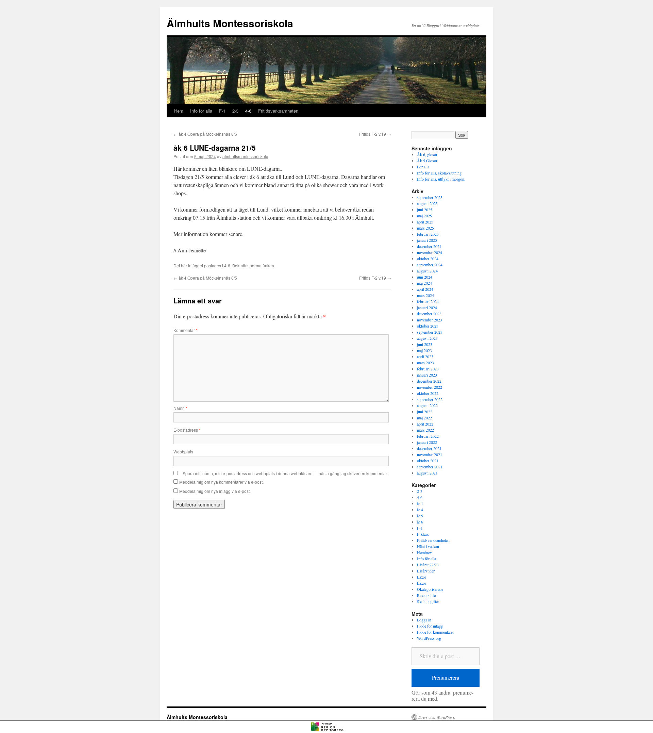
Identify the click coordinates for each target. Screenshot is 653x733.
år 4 (420, 509)
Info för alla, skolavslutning (439, 173)
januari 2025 (427, 240)
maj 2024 (424, 283)
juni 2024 (424, 277)
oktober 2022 (427, 393)
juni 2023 (424, 344)
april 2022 (425, 424)
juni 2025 (424, 209)
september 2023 (429, 332)
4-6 (248, 110)
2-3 (235, 110)
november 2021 (429, 454)
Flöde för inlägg (430, 626)
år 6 (420, 521)
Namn (180, 408)
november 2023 (429, 319)
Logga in (424, 619)
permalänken (262, 265)
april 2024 (425, 289)
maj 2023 (424, 350)
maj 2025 (424, 215)
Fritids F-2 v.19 (375, 134)
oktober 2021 (427, 460)
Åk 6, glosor (427, 154)
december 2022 (429, 381)
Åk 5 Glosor (427, 160)
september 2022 (429, 399)
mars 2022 (425, 430)
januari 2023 (427, 375)
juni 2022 (424, 411)
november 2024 (429, 252)
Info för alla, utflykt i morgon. (441, 179)
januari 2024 (427, 307)
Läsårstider (426, 570)
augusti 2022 (427, 405)
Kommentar (185, 330)
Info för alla (201, 110)
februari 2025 (428, 234)
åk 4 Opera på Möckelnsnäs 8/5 (205, 134)
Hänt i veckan (428, 546)
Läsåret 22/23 (428, 564)
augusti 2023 (427, 338)
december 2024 (429, 246)
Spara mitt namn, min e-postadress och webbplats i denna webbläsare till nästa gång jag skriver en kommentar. (285, 473)
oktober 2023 (427, 326)
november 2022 (429, 387)
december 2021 (429, 448)
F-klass (423, 534)
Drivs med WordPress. (436, 717)
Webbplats (183, 451)
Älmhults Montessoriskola (230, 23)
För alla (423, 166)
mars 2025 (425, 228)
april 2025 (425, 221)
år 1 (420, 503)
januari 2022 (427, 442)
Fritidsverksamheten (278, 110)
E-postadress (187, 430)
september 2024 (429, 264)
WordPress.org (429, 638)
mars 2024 (425, 295)
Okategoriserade (430, 589)
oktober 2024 (427, 258)
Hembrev (424, 552)
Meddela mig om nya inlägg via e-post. (215, 491)
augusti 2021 (427, 473)
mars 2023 (425, 362)
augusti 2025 (427, 203)
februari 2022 (428, 436)
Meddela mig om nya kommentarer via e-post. (221, 482)
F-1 (222, 110)
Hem (178, 110)
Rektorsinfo (426, 595)
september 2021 (429, 466)
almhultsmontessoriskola (245, 156)
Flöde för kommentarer (435, 632)
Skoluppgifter (428, 601)
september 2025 (429, 197)
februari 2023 (428, 368)
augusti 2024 (427, 270)
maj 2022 (424, 417)
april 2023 (425, 356)
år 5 (420, 515)
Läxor (421, 577)
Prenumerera (445, 677)
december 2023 (429, 313)
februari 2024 (428, 301)
